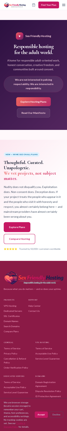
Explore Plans (17, 227)
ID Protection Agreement (48, 396)
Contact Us (34, 311)
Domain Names (11, 321)
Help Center (34, 306)
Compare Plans (11, 331)
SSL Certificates (12, 316)
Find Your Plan (48, 5)
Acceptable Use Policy (46, 353)
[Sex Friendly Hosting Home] (15, 4)
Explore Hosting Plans (33, 101)
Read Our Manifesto (33, 112)
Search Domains (12, 326)
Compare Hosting (19, 238)
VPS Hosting (10, 306)
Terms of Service (12, 348)
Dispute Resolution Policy (48, 391)
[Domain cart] (33, 5)
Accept (41, 414)
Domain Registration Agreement (45, 384)
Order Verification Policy (16, 367)
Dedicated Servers (13, 311)
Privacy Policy (10, 353)
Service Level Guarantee (47, 358)
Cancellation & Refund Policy (15, 360)
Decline (56, 414)
